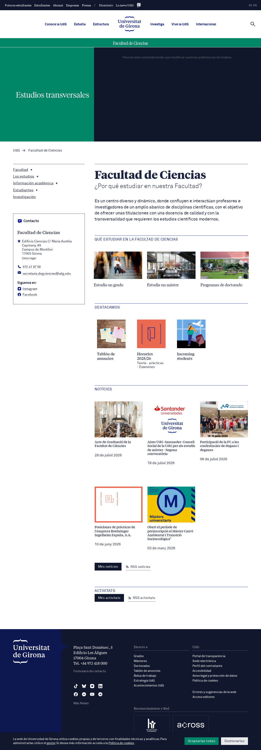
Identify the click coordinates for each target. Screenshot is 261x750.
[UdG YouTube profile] (92, 694)
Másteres (140, 661)
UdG (16, 150)
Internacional (206, 24)
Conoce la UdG (56, 24)
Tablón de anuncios (147, 670)
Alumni (58, 5)
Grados (139, 656)
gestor (51, 743)
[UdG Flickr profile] (84, 694)
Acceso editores (203, 697)
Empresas (72, 5)
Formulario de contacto (89, 671)
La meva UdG (125, 5)
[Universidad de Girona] (31, 652)
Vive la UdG (180, 24)
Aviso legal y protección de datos (214, 675)
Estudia (80, 24)
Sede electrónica (204, 661)
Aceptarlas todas (201, 741)
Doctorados (142, 666)
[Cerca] (253, 24)
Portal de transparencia (208, 656)
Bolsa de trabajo (145, 675)
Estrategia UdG (144, 680)
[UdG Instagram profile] (92, 686)
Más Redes (81, 703)
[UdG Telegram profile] (100, 694)
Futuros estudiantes (18, 5)
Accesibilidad (201, 670)
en (255, 5)
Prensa (86, 5)
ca (250, 5)
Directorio (106, 5)
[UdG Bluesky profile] (84, 686)
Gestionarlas (234, 741)
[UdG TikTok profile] (75, 686)
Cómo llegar (29, 258)
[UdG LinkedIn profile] (100, 686)
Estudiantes (42, 5)
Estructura (101, 24)
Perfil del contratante (207, 666)
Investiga (157, 24)
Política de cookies (205, 680)
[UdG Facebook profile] (75, 694)
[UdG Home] (129, 24)
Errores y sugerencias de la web (214, 692)
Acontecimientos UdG (149, 685)
